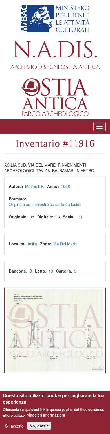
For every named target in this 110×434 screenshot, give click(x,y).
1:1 (79, 217)
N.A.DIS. (55, 50)
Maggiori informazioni (46, 415)
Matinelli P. (34, 186)
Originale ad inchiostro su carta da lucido (45, 204)
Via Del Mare (64, 244)
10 (51, 271)
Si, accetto (14, 426)
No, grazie (39, 426)
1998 (65, 186)
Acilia (32, 244)
